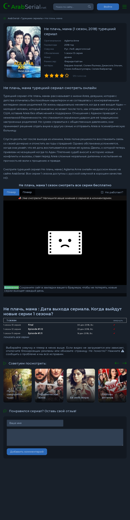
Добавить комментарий (27, 451)
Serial (28, 6)
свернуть (118, 320)
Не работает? (114, 192)
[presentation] (117, 362)
